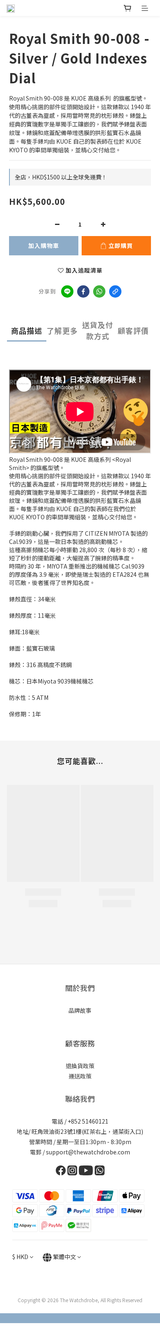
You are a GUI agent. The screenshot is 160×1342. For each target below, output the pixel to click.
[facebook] (83, 291)
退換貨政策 (80, 1066)
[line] (67, 291)
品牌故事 (80, 1010)
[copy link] (115, 291)
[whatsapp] (99, 291)
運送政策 (80, 1076)
